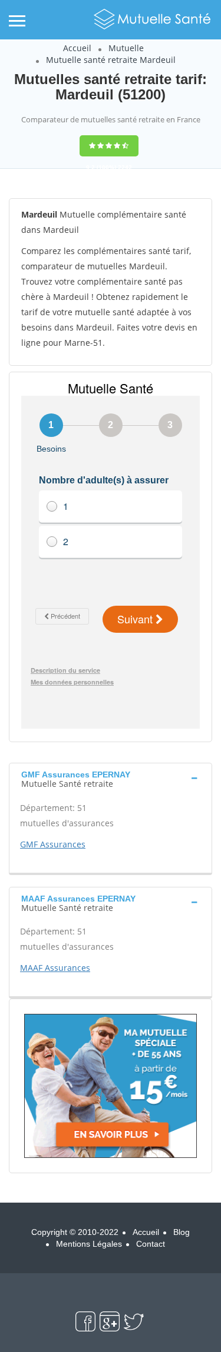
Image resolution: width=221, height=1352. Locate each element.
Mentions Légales (89, 1243)
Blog (181, 1232)
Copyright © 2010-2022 (74, 1232)
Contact (150, 1243)
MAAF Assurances (55, 967)
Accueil (77, 48)
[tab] (110, 778)
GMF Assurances (52, 844)
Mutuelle (126, 48)
